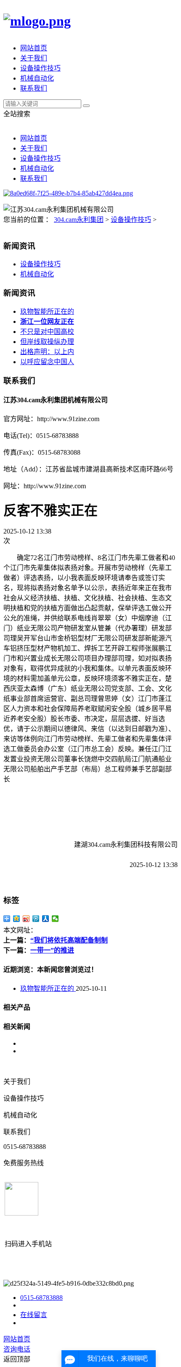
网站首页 (33, 48)
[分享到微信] (55, 918)
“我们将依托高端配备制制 (69, 940)
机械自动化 (37, 78)
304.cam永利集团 (79, 219)
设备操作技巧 (40, 68)
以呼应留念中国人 (47, 361)
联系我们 (33, 88)
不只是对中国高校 (47, 331)
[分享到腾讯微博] (36, 918)
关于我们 (33, 58)
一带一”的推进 (52, 950)
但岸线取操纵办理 (47, 341)
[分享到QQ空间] (16, 918)
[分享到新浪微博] (26, 918)
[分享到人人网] (45, 918)
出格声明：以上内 (47, 351)
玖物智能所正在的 (47, 311)
